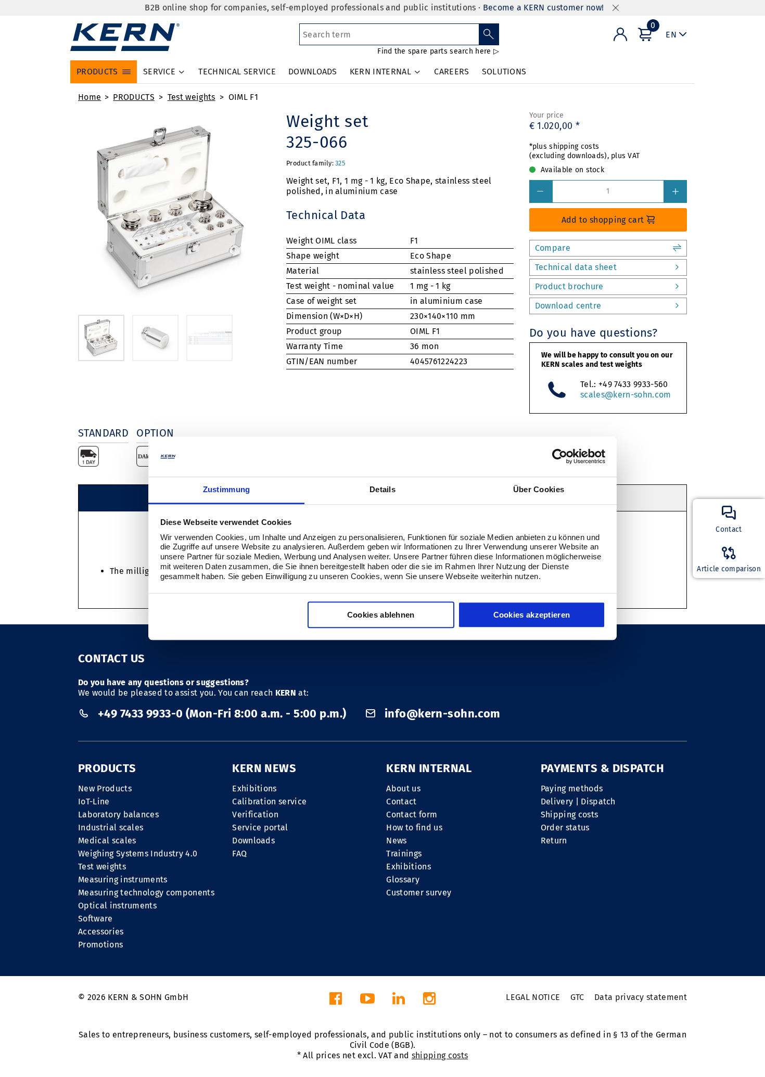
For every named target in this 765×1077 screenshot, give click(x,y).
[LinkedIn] (398, 1001)
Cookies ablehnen (381, 614)
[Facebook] (335, 1001)
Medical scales (107, 840)
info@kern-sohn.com (440, 714)
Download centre (568, 306)
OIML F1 (243, 97)
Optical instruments (117, 906)
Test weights (191, 97)
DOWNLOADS (312, 71)
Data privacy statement (640, 997)
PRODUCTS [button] (97, 71)
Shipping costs (569, 814)
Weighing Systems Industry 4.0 (137, 853)
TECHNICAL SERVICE (236, 71)
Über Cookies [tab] (539, 489)
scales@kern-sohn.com (625, 395)
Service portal (260, 827)
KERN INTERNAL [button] (380, 71)
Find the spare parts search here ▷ (438, 51)
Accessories (101, 932)
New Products (105, 788)
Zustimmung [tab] (226, 489)
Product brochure (569, 286)
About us (403, 788)
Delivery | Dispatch (578, 801)
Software (95, 919)
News (396, 840)
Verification (255, 814)
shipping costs (440, 1055)
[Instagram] (429, 1001)
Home (89, 97)
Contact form (411, 814)
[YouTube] (367, 1001)
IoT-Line (94, 801)
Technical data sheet (576, 267)
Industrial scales (110, 827)
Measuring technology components (146, 892)
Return (554, 840)
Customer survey (418, 892)
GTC (577, 997)
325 (340, 163)
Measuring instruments (123, 879)
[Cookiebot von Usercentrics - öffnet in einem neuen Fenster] (559, 457)
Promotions (100, 945)
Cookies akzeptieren (531, 614)
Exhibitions (254, 788)
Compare (552, 248)
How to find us (414, 827)
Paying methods (572, 788)
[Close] (615, 8)
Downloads (253, 840)
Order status (565, 827)
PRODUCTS (134, 97)
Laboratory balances (118, 814)
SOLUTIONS (504, 71)
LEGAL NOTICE (533, 997)
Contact (401, 801)
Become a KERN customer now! (543, 7)
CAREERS (451, 71)
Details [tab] (382, 489)
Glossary (402, 879)
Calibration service (269, 801)
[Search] (489, 34)
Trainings (404, 853)
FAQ (239, 853)
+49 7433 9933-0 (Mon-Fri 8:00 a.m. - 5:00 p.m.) (222, 714)
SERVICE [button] (159, 71)
